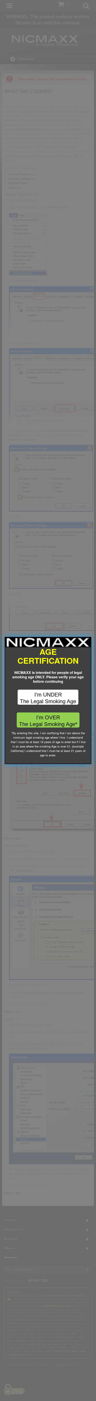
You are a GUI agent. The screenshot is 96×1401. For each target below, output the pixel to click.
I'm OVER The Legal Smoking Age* (48, 720)
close (88, 761)
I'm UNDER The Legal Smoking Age (48, 698)
